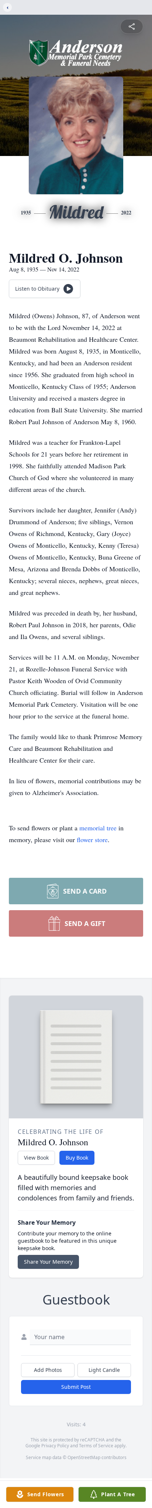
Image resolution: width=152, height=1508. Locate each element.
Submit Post (76, 1386)
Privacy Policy (55, 1446)
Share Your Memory (48, 1261)
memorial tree (98, 827)
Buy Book (77, 1157)
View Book (36, 1157)
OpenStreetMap (84, 1457)
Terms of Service (96, 1446)
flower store (92, 839)
